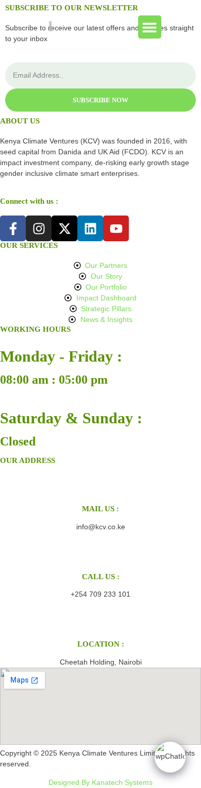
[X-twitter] (64, 228)
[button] (149, 27)
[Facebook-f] (13, 228)
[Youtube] (116, 228)
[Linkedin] (90, 228)
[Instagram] (39, 228)
